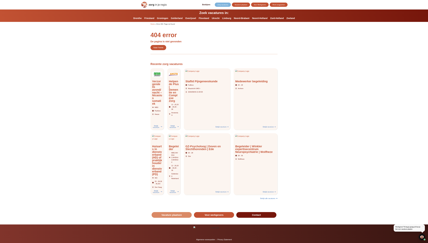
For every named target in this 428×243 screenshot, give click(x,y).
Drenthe (137, 18)
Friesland (149, 18)
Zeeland (290, 18)
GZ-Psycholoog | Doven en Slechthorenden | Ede (203, 148)
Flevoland (204, 18)
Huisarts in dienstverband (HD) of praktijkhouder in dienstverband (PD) (157, 160)
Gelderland (177, 18)
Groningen (162, 18)
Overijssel (190, 18)
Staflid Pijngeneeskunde (201, 81)
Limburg (226, 18)
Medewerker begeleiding (251, 81)
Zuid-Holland (277, 18)
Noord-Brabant (241, 18)
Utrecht (216, 18)
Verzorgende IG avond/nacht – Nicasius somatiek (157, 92)
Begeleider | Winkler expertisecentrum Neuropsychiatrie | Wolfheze (254, 149)
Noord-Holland (260, 18)
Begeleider (174, 148)
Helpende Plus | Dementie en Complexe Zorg (174, 91)
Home (152, 24)
